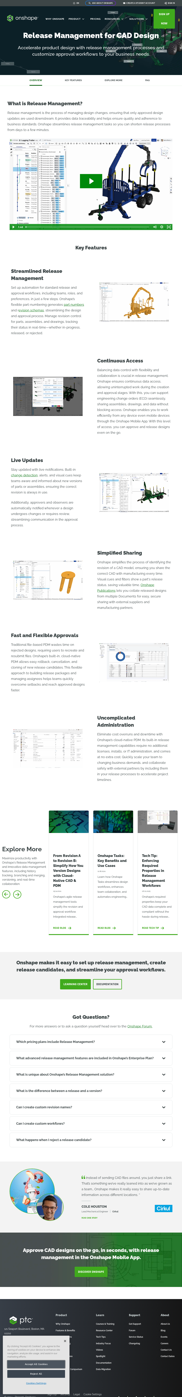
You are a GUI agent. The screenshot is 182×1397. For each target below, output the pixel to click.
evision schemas (31, 310)
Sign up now (164, 18)
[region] (36, 1365)
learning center (75, 984)
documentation (107, 984)
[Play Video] (13, 227)
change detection (24, 475)
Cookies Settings (36, 1383)
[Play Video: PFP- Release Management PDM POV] (91, 181)
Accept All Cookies (36, 1364)
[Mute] (154, 227)
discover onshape (91, 1272)
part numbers (74, 304)
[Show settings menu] (161, 227)
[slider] (87, 227)
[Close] (65, 1341)
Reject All (36, 1373)
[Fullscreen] (168, 227)
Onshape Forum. (139, 1026)
